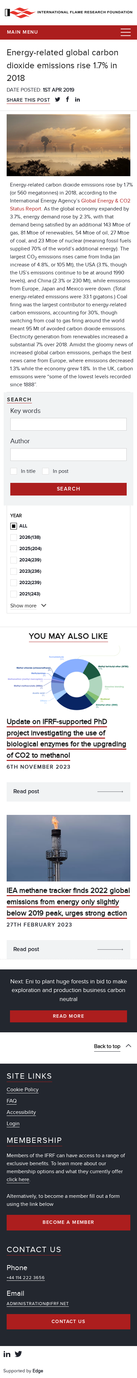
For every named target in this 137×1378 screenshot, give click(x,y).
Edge (38, 1371)
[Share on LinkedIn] (77, 100)
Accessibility (21, 1112)
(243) (29, 594)
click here (18, 1179)
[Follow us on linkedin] (7, 1354)
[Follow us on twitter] (18, 1354)
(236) (30, 571)
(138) (30, 537)
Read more (68, 1016)
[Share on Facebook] (67, 100)
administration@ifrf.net (38, 1303)
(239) (30, 560)
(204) (30, 548)
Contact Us (68, 1321)
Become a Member (68, 1222)
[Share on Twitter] (57, 100)
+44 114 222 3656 (26, 1277)
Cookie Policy (23, 1089)
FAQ (12, 1101)
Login (13, 1123)
